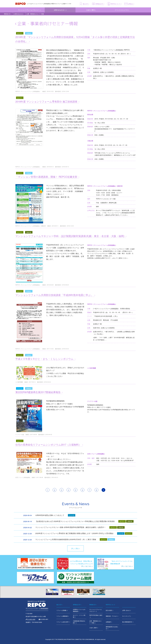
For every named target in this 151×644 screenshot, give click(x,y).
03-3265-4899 (31, 619)
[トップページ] (20, 3)
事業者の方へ (7, 14)
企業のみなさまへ (19, 14)
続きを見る (75, 64)
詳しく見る (75, 548)
